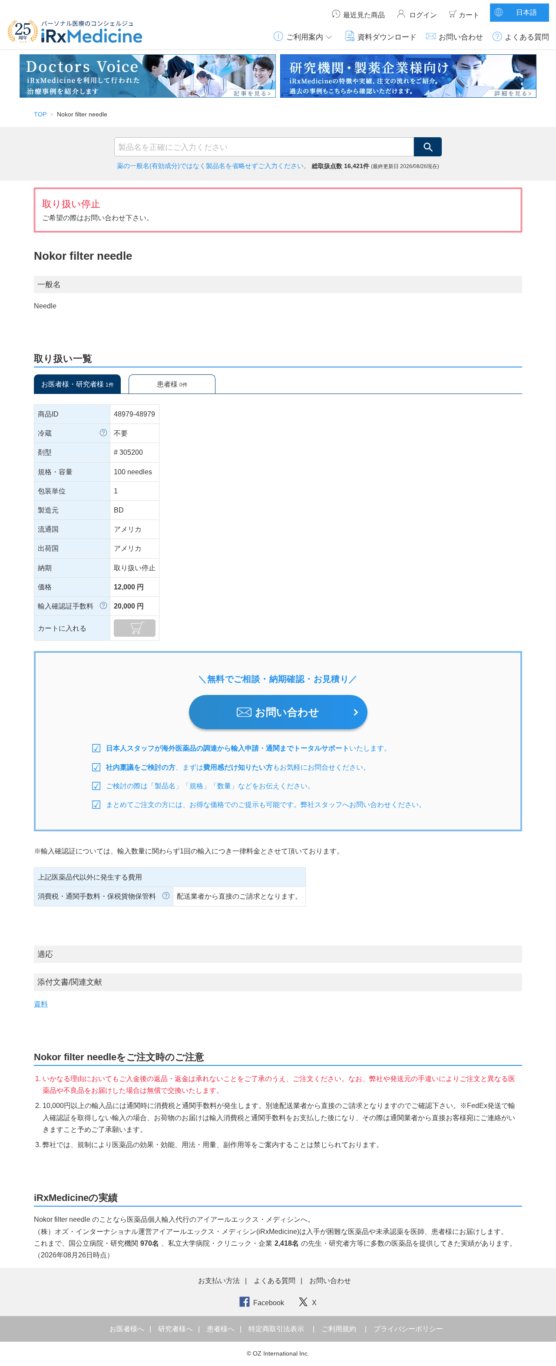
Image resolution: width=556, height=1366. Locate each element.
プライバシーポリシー (408, 1329)
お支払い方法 (219, 1280)
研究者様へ (176, 1329)
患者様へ (221, 1329)
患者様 (172, 384)
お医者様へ (127, 1329)
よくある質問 (527, 37)
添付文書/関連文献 (69, 982)
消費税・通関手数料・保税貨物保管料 (97, 896)
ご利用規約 (338, 1329)
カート (469, 15)
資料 (41, 1004)
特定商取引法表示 (276, 1329)
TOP (40, 114)
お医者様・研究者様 (77, 384)
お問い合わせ (461, 37)
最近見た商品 (364, 15)
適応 (45, 954)
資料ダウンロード (387, 37)
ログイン (423, 15)
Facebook (268, 1302)
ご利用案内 (304, 37)
